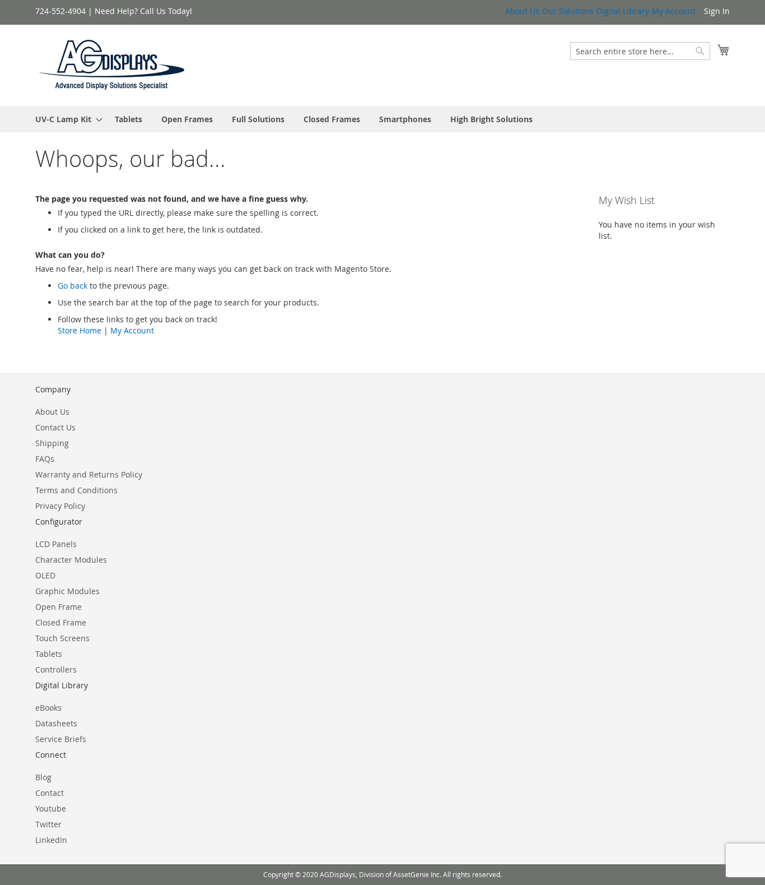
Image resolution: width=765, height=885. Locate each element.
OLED (45, 575)
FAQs (44, 458)
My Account (674, 11)
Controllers (56, 669)
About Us (522, 11)
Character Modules (71, 559)
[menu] (382, 119)
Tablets (48, 653)
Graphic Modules (67, 591)
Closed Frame (60, 622)
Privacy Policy (60, 506)
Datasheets (56, 723)
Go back (72, 285)
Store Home (79, 330)
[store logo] (112, 65)
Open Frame (58, 606)
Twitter (48, 824)
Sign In (717, 11)
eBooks (48, 707)
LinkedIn (51, 840)
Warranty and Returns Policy (88, 474)
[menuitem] (65, 119)
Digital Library (622, 11)
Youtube (50, 808)
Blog (43, 777)
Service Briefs (60, 739)
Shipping (52, 443)
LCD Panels (56, 544)
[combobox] (640, 51)
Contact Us (55, 427)
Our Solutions (568, 11)
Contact (49, 792)
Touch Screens (62, 638)
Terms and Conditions (76, 490)
